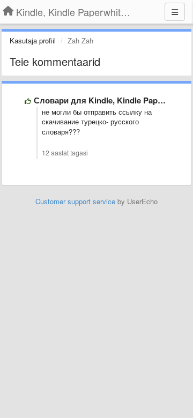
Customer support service (75, 201)
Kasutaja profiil (33, 40)
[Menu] (175, 12)
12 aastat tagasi (65, 153)
